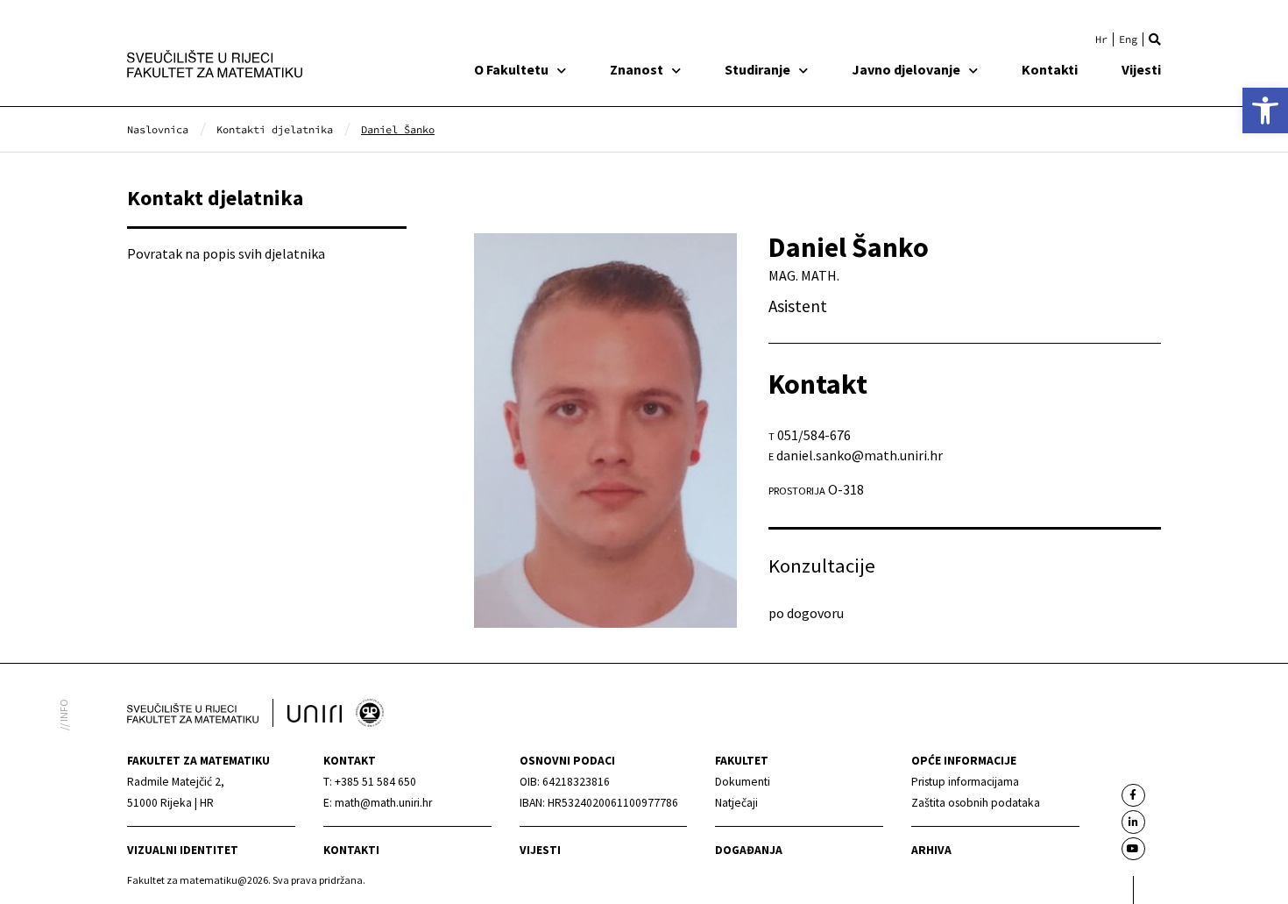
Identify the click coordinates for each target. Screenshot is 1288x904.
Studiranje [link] (757, 69)
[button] (1155, 39)
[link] (1265, 110)
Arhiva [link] (931, 850)
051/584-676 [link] (814, 435)
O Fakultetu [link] (511, 69)
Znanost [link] (636, 69)
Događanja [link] (748, 850)
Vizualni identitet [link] (182, 850)
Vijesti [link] (1141, 69)
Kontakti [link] (1050, 69)
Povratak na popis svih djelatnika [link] (226, 253)
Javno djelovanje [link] (906, 69)
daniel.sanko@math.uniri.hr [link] (859, 455)
